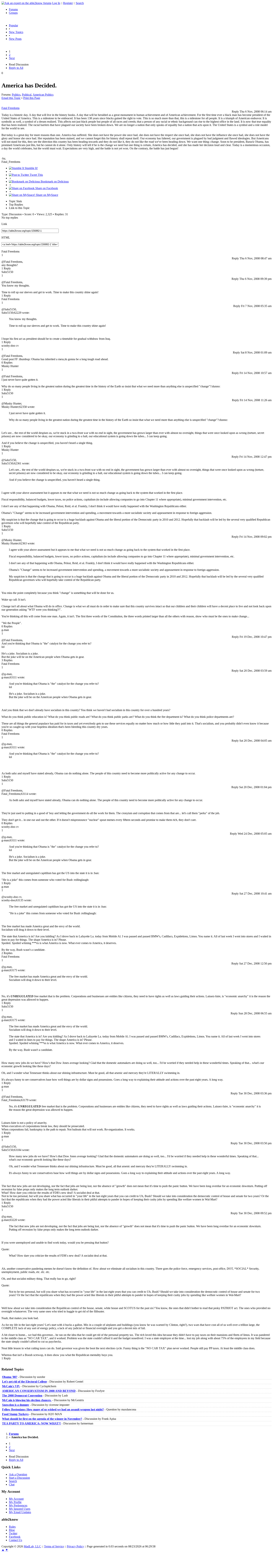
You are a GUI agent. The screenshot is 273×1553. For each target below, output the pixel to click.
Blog (12, 1530)
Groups (13, 12)
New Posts (15, 38)
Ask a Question (18, 1474)
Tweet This (36, 174)
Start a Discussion (19, 1477)
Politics (16, 94)
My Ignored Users (19, 1508)
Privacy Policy (75, 1546)
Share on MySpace (46, 194)
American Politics (43, 94)
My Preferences (18, 1505)
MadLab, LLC (32, 1546)
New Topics (16, 32)
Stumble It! (31, 168)
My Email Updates (20, 1512)
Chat (11, 1484)
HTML (5, 237)
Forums (13, 9)
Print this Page (31, 98)
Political (26, 94)
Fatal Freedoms (10, 108)
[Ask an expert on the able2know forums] (26, 3)
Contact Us (15, 1540)
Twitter (13, 1533)
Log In (56, 3)
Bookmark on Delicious (54, 181)
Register (68, 3)
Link (4, 223)
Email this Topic (11, 98)
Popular (13, 25)
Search (80, 3)
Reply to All (16, 67)
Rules (12, 1526)
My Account (16, 1498)
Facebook (14, 1536)
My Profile (15, 1502)
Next (12, 58)
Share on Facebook (46, 188)
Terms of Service (54, 1546)
